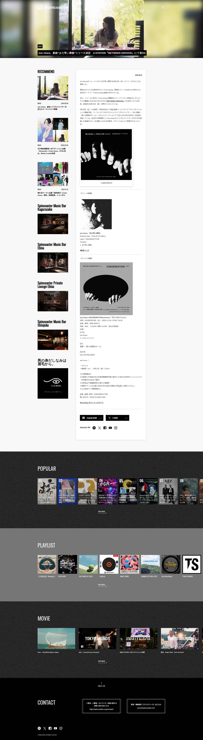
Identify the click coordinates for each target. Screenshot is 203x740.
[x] (99, 429)
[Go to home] (53, 7)
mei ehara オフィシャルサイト (92, 403)
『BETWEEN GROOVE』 (115, 101)
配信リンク (85, 250)
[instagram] (116, 429)
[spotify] (94, 429)
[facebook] (105, 429)
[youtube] (110, 429)
